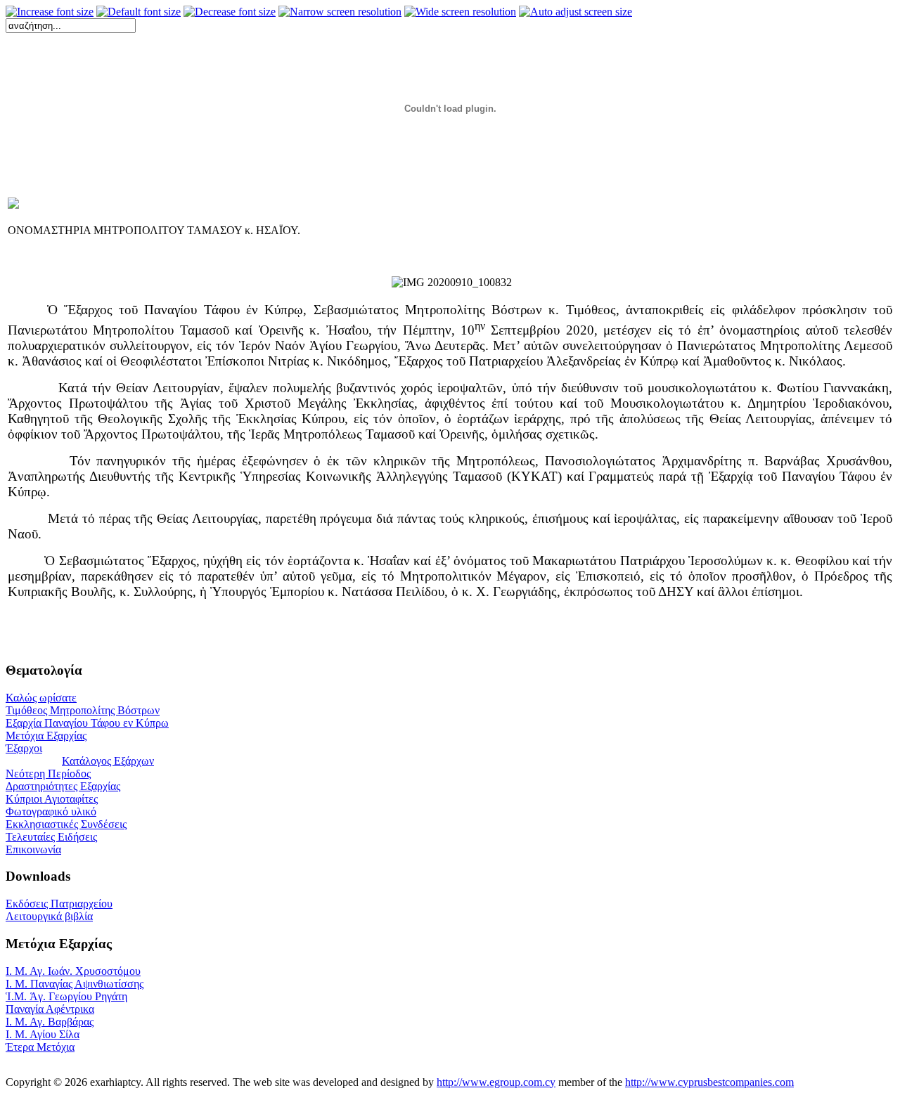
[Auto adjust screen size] (575, 12)
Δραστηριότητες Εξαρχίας (63, 786)
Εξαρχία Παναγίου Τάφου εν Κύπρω (87, 723)
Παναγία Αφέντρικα (50, 1009)
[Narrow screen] (339, 12)
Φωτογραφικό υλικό (51, 811)
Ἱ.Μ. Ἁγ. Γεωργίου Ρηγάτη (66, 996)
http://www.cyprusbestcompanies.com (709, 1082)
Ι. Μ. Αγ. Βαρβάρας (50, 1022)
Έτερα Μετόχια (40, 1047)
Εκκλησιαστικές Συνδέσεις (66, 824)
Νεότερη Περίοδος (48, 773)
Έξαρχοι (24, 748)
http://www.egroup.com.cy (496, 1082)
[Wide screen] (460, 12)
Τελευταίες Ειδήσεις (51, 837)
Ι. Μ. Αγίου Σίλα (42, 1034)
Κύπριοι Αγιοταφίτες (52, 799)
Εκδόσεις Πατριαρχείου (59, 904)
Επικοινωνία (33, 849)
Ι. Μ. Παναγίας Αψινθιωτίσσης (74, 984)
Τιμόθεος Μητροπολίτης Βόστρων (83, 710)
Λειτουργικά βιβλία (49, 916)
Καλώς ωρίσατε (41, 698)
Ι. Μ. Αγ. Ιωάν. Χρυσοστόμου (73, 971)
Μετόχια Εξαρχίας (46, 736)
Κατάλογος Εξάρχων (108, 761)
